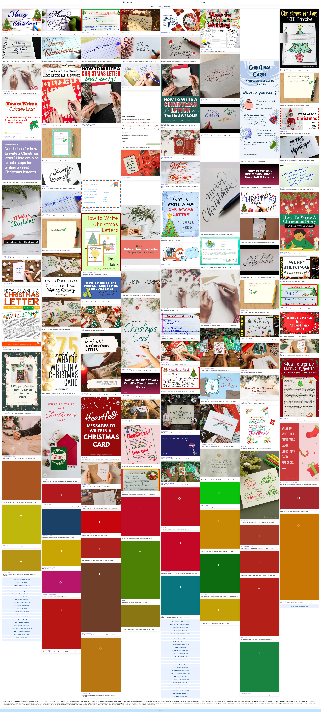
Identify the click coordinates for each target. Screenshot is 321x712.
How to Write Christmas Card (180, 631)
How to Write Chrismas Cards (180, 659)
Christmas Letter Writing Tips (180, 682)
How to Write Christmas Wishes (180, 656)
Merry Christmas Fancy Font (21, 620)
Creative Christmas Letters (180, 639)
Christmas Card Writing (21, 583)
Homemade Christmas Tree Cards (180, 651)
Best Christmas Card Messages (21, 606)
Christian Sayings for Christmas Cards (299, 607)
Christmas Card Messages (21, 588)
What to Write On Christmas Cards (180, 622)
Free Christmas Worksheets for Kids (180, 691)
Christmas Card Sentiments (180, 677)
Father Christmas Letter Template (22, 632)
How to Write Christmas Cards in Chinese (22, 629)
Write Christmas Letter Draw (180, 697)
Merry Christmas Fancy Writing (180, 668)
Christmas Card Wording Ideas (180, 642)
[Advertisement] (252, 34)
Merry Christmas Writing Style (21, 640)
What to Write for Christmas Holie (180, 694)
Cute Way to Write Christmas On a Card (180, 685)
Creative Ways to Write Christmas (22, 617)
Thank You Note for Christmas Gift (180, 645)
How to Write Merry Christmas (180, 628)
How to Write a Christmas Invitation (180, 662)
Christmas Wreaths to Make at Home (180, 688)
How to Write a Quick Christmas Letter (180, 680)
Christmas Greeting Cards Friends (22, 597)
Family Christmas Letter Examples (22, 586)
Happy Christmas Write (21, 614)
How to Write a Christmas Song (180, 654)
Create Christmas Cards (21, 637)
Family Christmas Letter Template (180, 636)
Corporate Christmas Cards (180, 665)
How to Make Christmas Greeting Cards (180, 674)
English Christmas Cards (180, 648)
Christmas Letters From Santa (21, 612)
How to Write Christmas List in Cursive (21, 594)
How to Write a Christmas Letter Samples (180, 625)
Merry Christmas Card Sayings (21, 600)
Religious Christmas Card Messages (180, 671)
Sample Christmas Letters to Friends (22, 580)
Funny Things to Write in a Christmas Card (180, 633)
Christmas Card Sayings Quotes (21, 635)
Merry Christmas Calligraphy (22, 623)
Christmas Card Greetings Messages (22, 591)
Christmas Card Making (21, 609)
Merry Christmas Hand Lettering (21, 626)
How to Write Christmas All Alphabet (22, 603)
